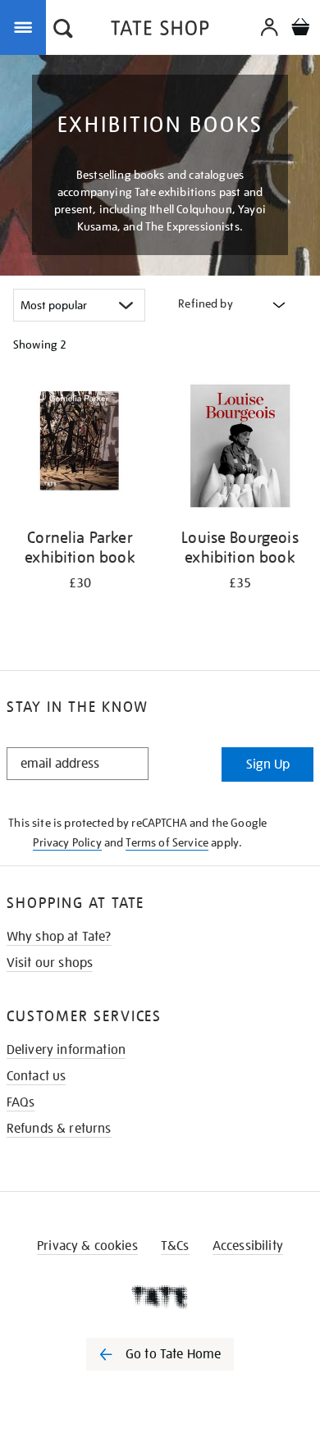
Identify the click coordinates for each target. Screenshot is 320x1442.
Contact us (36, 1076)
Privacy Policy (67, 842)
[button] (63, 30)
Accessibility (248, 1246)
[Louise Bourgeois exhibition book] (240, 448)
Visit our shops (50, 963)
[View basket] (300, 29)
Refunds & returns (59, 1128)
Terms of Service (167, 842)
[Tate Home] (160, 1297)
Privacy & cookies (87, 1246)
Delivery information (66, 1050)
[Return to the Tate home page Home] (160, 31)
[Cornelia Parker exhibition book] (80, 448)
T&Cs (175, 1246)
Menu (26, 26)
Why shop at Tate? (59, 937)
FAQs (21, 1102)
